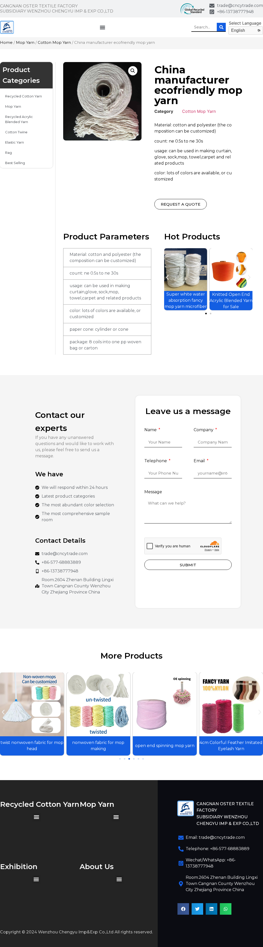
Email (200, 461)
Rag (8, 152)
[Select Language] (245, 23)
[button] (102, 27)
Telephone (156, 461)
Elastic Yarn (14, 142)
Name (151, 430)
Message (153, 492)
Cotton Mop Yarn (54, 42)
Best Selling (15, 163)
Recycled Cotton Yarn (23, 96)
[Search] (221, 27)
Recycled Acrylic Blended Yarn (19, 119)
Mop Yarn (25, 42)
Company (204, 430)
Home (6, 42)
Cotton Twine (16, 132)
